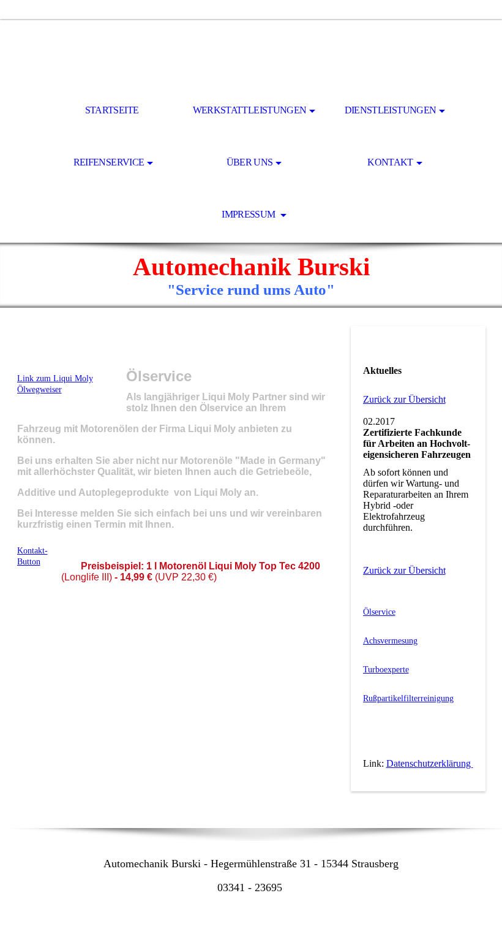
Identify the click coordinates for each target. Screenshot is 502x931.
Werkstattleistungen (250, 110)
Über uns (250, 162)
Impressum (249, 214)
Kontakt (390, 162)
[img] (251, 52)
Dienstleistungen (390, 110)
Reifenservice (108, 162)
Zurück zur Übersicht (404, 399)
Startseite (112, 110)
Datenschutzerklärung (429, 763)
